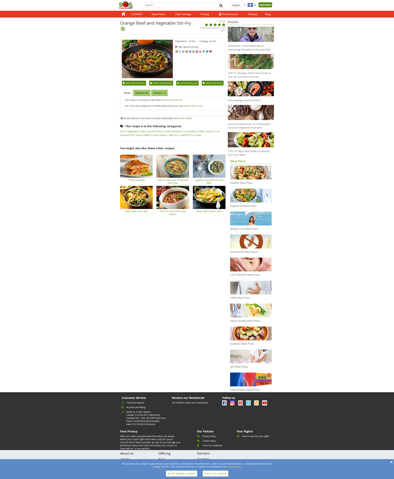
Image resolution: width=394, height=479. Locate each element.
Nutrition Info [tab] (142, 92)
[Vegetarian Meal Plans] (251, 195)
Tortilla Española (136, 179)
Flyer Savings (183, 14)
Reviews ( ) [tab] (159, 92)
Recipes (253, 14)
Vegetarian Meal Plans (243, 206)
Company (125, 458)
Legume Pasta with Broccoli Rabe (209, 181)
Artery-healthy (143, 135)
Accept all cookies (215, 473)
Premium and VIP (173, 99)
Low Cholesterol (173, 131)
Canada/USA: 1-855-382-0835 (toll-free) (145, 418)
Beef (122, 131)
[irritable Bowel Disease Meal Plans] (251, 356)
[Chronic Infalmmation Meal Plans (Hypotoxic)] (251, 379)
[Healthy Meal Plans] (251, 173)
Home (123, 14)
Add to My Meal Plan (162, 83)
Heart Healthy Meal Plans (245, 321)
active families (185, 118)
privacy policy (234, 466)
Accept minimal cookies (181, 473)
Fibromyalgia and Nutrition (244, 100)
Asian (198, 135)
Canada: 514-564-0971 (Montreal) (143, 414)
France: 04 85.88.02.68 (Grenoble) (142, 421)
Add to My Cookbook (135, 83)
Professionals (229, 14)
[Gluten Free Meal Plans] (251, 241)
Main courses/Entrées (152, 131)
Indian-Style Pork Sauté (136, 211)
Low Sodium (190, 131)
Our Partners (203, 458)
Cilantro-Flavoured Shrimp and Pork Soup (173, 181)
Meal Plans (158, 14)
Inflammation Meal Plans (245, 389)
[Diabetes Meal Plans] (251, 333)
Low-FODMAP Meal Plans (245, 275)
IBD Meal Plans (239, 366)
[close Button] (391, 462)
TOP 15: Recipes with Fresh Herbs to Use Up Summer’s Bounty (249, 74)
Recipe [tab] (127, 92)
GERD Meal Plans (240, 297)
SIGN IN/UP (265, 4)
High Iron (173, 135)
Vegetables (133, 131)
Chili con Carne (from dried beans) (173, 213)
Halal (201, 131)
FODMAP (136, 14)
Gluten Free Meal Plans (244, 252)
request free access (193, 105)
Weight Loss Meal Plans (244, 228)
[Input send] (221, 5)
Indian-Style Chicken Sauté (209, 211)
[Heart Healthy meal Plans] (251, 310)
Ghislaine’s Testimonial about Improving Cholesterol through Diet (249, 47)
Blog (268, 14)
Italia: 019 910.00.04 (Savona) (140, 424)
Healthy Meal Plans (241, 182)
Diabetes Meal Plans (242, 343)
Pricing (205, 14)
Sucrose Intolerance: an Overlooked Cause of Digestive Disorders (249, 125)
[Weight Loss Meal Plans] (251, 218)
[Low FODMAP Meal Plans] (251, 264)
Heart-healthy (160, 135)
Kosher (210, 131)
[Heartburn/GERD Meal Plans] (251, 288)
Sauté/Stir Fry (187, 135)
